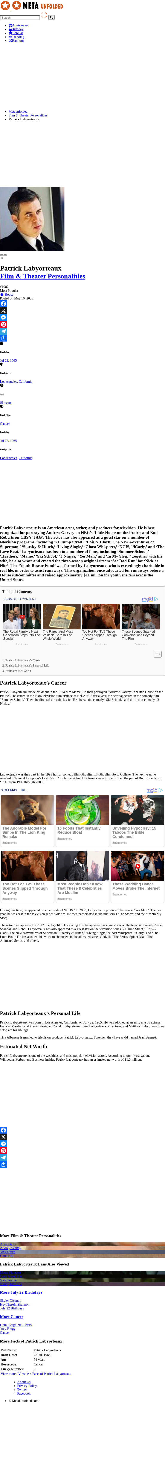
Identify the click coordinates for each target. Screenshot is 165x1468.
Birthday (17, 29)
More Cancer (11, 1316)
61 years (5, 402)
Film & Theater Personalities (28, 115)
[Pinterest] (82, 324)
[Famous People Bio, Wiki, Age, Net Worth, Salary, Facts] (32, 9)
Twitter (22, 1389)
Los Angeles (8, 381)
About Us (24, 1382)
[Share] (82, 338)
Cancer (5, 423)
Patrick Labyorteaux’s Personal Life (27, 665)
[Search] (51, 17)
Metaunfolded (18, 111)
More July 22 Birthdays (21, 1292)
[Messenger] (82, 317)
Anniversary (20, 25)
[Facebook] (82, 303)
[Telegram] (82, 331)
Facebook (24, 1393)
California (25, 381)
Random (18, 40)
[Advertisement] (82, 76)
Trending (18, 37)
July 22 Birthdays (12, 1308)
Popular (17, 33)
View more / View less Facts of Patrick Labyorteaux (36, 1374)
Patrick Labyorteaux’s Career (23, 660)
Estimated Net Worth (18, 671)
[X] (82, 310)
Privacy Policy (27, 1386)
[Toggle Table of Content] (155, 654)
